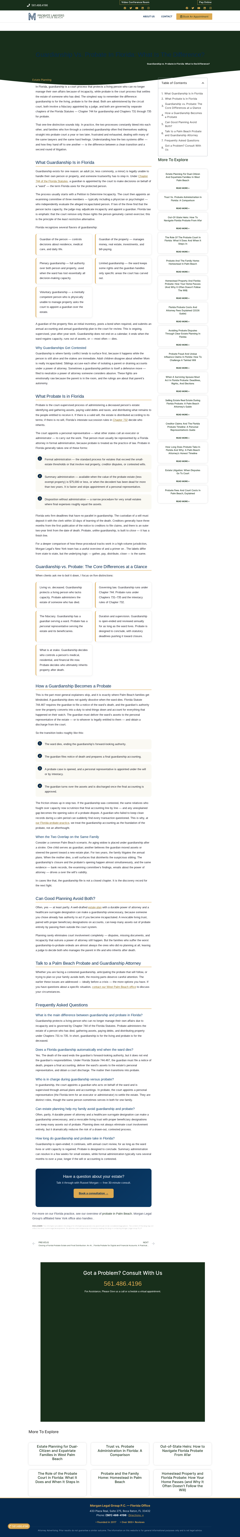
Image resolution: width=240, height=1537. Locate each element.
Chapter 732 (120, 420)
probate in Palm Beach (117, 1213)
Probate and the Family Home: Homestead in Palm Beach (120, 1477)
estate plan (95, 907)
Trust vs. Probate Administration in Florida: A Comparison (120, 1450)
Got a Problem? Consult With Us (183, 147)
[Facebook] (125, 8)
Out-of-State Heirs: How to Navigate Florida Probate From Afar (182, 1450)
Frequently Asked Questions (182, 140)
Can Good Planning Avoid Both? (181, 124)
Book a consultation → (93, 1193)
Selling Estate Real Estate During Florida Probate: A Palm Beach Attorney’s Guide (182, 403)
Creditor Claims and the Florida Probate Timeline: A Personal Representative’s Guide (183, 426)
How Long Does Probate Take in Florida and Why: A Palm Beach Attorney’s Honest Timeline (182, 450)
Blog (144, 63)
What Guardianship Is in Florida (183, 93)
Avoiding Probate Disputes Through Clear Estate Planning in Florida (182, 333)
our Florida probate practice (52, 822)
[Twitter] (130, 8)
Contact (166, 16)
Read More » (183, 188)
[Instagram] (148, 8)
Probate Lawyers (51, 15)
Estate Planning (41, 79)
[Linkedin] (142, 8)
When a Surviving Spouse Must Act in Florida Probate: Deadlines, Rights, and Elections (183, 380)
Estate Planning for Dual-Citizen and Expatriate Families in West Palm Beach (183, 177)
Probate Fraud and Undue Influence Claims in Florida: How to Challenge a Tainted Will (183, 357)
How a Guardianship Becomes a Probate (183, 115)
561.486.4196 (123, 1283)
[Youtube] (136, 8)
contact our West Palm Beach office (114, 986)
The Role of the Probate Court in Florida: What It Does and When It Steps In (183, 240)
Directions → (136, 1515)
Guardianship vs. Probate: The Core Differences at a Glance (183, 105)
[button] (203, 83)
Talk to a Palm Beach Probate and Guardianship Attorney (183, 133)
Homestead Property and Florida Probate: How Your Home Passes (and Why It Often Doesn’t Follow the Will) (182, 1481)
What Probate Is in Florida (181, 98)
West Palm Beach (51, 17)
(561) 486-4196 (116, 1515)
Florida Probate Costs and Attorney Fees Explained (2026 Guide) (183, 310)
